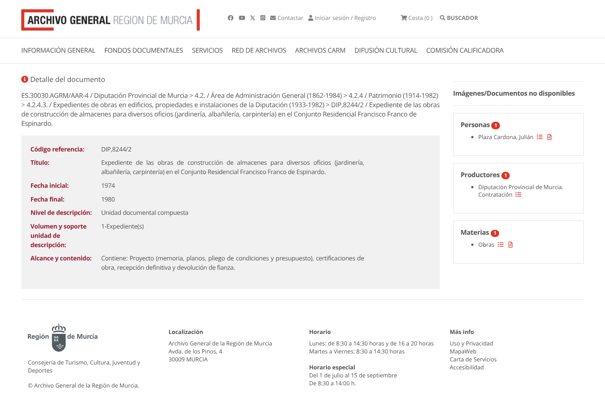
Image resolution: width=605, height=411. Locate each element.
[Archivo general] (110, 18)
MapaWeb (463, 351)
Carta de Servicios (473, 359)
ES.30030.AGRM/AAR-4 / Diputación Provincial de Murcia (104, 95)
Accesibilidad (467, 367)
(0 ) (420, 18)
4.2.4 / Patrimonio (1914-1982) (393, 95)
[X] (253, 18)
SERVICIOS (207, 50)
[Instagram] (263, 18)
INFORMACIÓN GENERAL (58, 50)
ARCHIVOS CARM (320, 50)
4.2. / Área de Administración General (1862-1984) (268, 95)
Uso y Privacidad (471, 343)
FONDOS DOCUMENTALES (143, 50)
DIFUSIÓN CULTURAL (385, 50)
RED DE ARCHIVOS (259, 50)
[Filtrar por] (539, 137)
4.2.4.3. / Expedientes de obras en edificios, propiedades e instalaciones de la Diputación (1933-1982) (175, 105)
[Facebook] (231, 18)
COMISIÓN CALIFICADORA (465, 50)
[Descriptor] (550, 137)
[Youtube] (242, 18)
